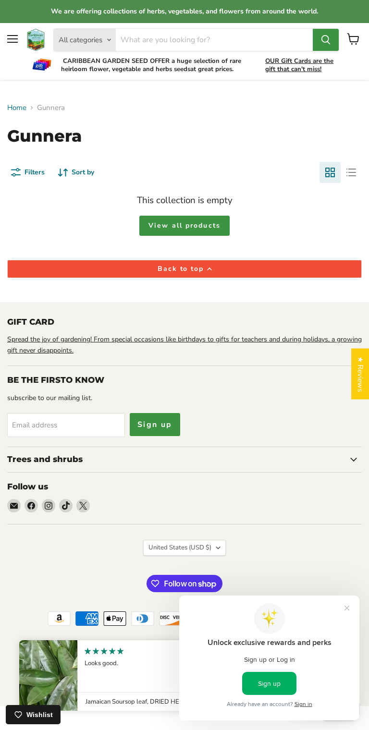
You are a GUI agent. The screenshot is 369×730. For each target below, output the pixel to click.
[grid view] (330, 172)
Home (16, 108)
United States (179, 547)
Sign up (154, 424)
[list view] (351, 172)
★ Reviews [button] (360, 374)
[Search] (326, 40)
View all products (184, 225)
